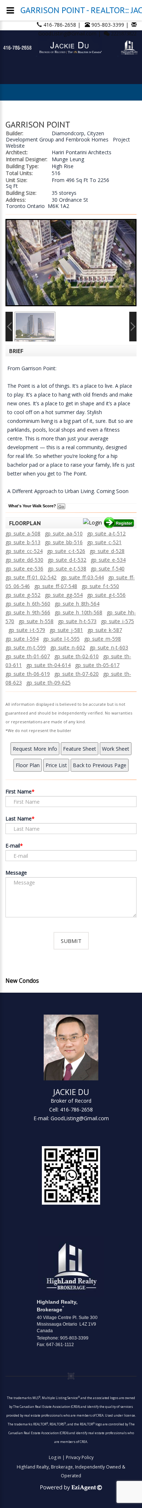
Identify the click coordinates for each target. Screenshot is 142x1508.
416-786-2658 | (62, 24)
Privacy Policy (80, 1457)
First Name (18, 791)
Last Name (18, 818)
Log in (55, 1457)
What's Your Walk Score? (32, 506)
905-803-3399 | (110, 24)
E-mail (12, 845)
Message (16, 872)
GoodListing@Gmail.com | (70, 33)
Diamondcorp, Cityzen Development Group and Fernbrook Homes (57, 136)
